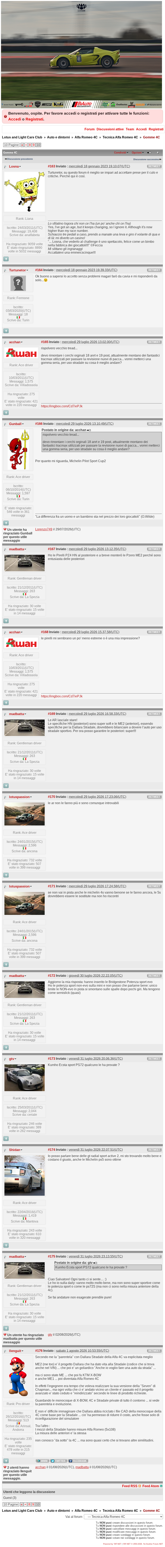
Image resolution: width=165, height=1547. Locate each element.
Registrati (34, 119)
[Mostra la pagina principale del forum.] (81, 107)
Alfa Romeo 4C (86, 137)
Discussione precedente (20, 159)
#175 (51, 1256)
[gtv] (24, 1090)
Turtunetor (17, 270)
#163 (51, 166)
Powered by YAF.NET (112, 1544)
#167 (51, 549)
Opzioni (137, 152)
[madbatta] (24, 570)
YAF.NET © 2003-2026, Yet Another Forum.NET (143, 1544)
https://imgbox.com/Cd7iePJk (61, 406)
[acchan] (21, 357)
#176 (38, 1351)
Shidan (14, 1150)
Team (130, 129)
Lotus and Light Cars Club (22, 137)
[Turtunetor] (18, 289)
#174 (51, 1150)
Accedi (14, 119)
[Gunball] (18, 468)
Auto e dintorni (58, 137)
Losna (14, 166)
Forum (90, 129)
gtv (11, 1059)
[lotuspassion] (24, 824)
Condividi (120, 152)
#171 (51, 886)
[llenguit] (18, 1395)
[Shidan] (24, 1194)
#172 (51, 976)
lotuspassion (19, 797)
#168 (44, 632)
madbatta (16, 549)
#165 (44, 342)
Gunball (15, 424)
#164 (38, 270)
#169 (51, 714)
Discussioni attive (110, 129)
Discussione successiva (146, 159)
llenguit (15, 1351)
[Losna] (24, 210)
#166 (38, 424)
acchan (14, 342)
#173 (51, 1059)
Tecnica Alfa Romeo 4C (120, 137)
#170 (51, 797)
